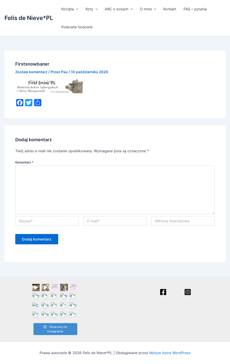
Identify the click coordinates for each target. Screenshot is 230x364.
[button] (76, 9)
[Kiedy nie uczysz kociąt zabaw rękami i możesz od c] (55, 315)
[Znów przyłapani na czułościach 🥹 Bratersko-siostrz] (55, 306)
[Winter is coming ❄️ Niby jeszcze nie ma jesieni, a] (64, 297)
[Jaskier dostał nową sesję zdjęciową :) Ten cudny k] (64, 287)
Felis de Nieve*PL (28, 17)
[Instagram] (188, 292)
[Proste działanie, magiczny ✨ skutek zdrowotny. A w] (36, 297)
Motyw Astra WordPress (169, 353)
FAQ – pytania (195, 9)
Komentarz (24, 162)
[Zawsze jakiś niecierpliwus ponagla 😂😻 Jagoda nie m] (45, 297)
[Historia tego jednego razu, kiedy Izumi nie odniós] (45, 306)
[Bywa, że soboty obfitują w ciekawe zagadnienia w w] (55, 287)
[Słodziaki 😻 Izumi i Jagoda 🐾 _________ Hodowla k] (73, 306)
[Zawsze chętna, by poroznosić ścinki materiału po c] (36, 315)
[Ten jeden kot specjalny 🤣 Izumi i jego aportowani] (55, 297)
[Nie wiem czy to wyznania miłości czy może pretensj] (45, 315)
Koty (89, 9)
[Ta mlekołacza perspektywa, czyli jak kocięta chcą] (73, 297)
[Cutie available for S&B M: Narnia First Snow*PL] (73, 315)
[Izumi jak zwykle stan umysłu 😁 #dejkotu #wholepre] (36, 287)
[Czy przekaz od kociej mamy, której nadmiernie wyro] (36, 306)
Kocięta (67, 9)
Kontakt (169, 9)
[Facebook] (163, 292)
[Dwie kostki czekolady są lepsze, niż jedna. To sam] (45, 287)
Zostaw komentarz (31, 72)
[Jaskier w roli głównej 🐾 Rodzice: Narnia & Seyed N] (64, 306)
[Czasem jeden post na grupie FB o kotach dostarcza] (73, 287)
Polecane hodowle (77, 27)
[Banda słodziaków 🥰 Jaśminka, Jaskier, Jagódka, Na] (64, 315)
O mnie (146, 9)
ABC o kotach (116, 9)
